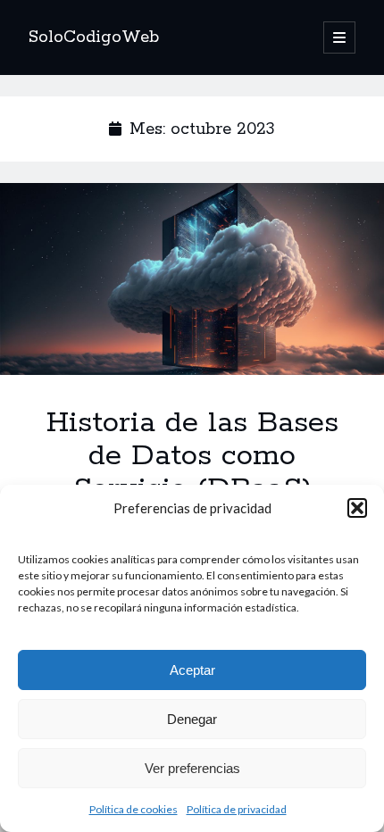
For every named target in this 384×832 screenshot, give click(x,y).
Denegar (192, 719)
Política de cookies (133, 809)
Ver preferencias (192, 768)
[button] (357, 508)
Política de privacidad (237, 809)
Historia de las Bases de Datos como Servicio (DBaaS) (192, 279)
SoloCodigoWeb (94, 37)
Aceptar (192, 670)
